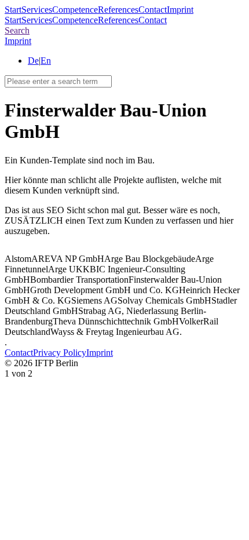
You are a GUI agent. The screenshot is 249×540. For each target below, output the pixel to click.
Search (17, 30)
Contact (152, 9)
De (33, 60)
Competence (75, 9)
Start (13, 9)
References (118, 9)
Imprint (180, 9)
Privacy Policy (59, 352)
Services (36, 9)
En (46, 60)
